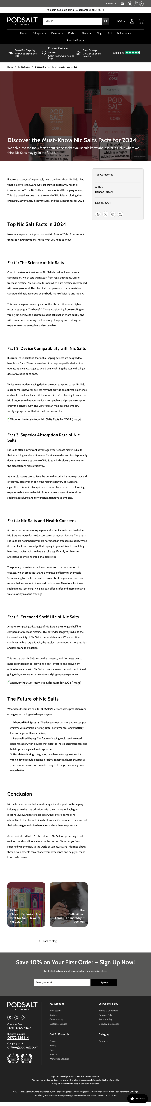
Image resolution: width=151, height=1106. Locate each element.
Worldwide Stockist (59, 1058)
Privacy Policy (105, 1019)
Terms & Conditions (108, 1010)
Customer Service (58, 1023)
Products (103, 1041)
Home (10, 67)
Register (54, 1015)
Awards (53, 1054)
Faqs (52, 1050)
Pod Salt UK (25, 1091)
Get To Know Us (59, 1034)
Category (104, 1034)
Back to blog (50, 941)
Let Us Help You (108, 1003)
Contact (53, 1041)
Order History (56, 1019)
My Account (57, 1003)
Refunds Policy (106, 1015)
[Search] (105, 21)
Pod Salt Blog (24, 67)
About (53, 1045)
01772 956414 (18, 1037)
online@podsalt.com (22, 1047)
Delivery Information (109, 1023)
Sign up (104, 982)
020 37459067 (19, 1028)
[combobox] (76, 21)
